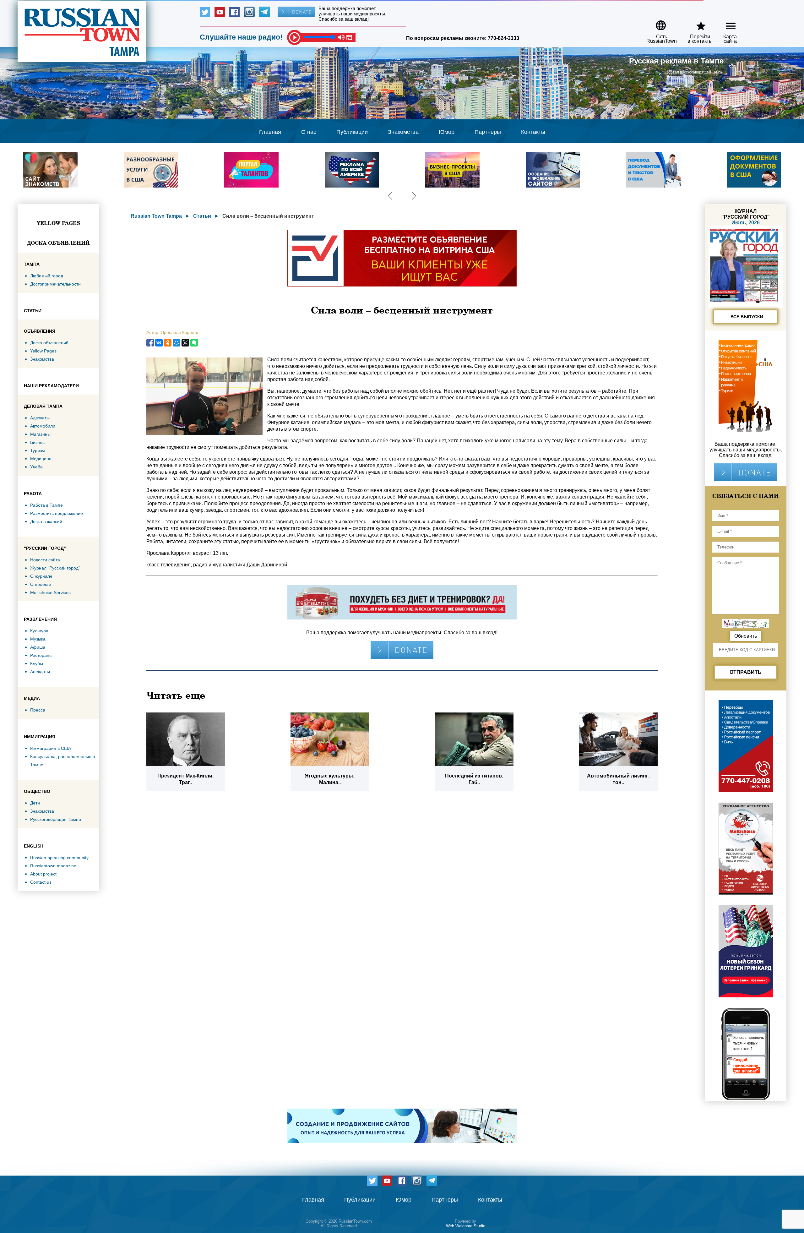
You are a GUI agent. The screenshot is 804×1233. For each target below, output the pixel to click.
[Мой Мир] (176, 342)
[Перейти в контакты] (696, 23)
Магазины (40, 434)
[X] (185, 342)
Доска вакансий (46, 521)
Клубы (36, 663)
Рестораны (41, 655)
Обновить (745, 636)
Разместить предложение (56, 513)
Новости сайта (45, 559)
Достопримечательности (55, 283)
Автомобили (42, 425)
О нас (308, 132)
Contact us (41, 882)
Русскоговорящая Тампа (55, 819)
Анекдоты (40, 671)
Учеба (36, 466)
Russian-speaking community (59, 857)
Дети (35, 802)
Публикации (352, 132)
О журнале (41, 576)
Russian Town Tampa (156, 216)
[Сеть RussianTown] (657, 23)
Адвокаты (40, 417)
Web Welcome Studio (465, 1226)
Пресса (37, 709)
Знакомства (403, 132)
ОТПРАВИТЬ (746, 672)
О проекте (40, 584)
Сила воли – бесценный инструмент (268, 216)
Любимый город (46, 275)
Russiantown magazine (53, 865)
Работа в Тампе (46, 505)
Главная (270, 132)
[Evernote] (194, 342)
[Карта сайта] (725, 23)
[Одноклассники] (167, 342)
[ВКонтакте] (159, 342)
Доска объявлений (58, 242)
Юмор (446, 132)
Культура (39, 630)
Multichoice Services (50, 592)
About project (43, 873)
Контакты (533, 132)
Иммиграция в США (50, 748)
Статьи (202, 216)
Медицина (41, 458)
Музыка (38, 638)
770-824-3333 (503, 38)
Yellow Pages (58, 223)
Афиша (37, 647)
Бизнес (37, 442)
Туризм (37, 450)
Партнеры (488, 132)
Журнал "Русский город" (55, 567)
